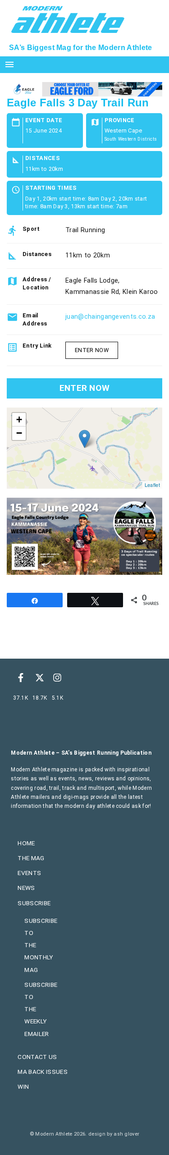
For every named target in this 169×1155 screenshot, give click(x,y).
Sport (31, 228)
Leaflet (152, 484)
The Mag (31, 858)
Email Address (35, 319)
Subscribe (34, 903)
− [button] (19, 433)
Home (26, 843)
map (83, 448)
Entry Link (37, 345)
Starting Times (51, 188)
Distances (42, 158)
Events (29, 872)
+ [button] (19, 419)
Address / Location (37, 283)
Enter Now (92, 350)
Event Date (43, 121)
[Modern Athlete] (68, 18)
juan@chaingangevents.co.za (110, 317)
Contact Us (37, 1056)
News (26, 887)
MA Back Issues (42, 1071)
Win (23, 1086)
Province (120, 121)
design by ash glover (113, 1134)
